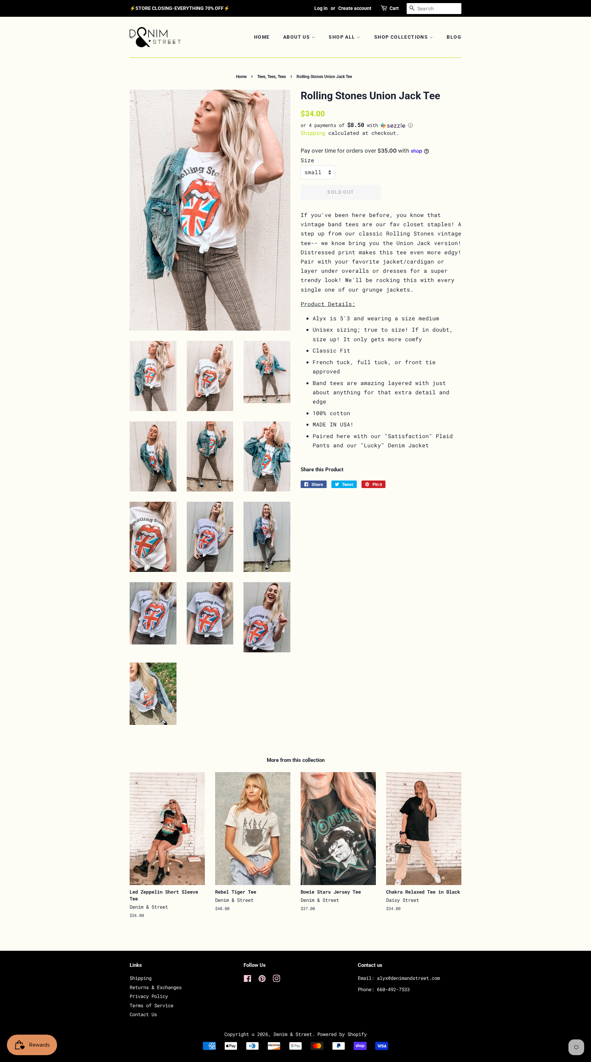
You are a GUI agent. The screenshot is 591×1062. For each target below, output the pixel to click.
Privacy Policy (149, 996)
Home (262, 37)
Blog (454, 37)
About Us (297, 37)
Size (307, 160)
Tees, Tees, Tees (271, 76)
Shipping (313, 132)
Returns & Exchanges (156, 987)
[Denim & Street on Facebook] (247, 980)
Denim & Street (293, 1034)
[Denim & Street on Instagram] (276, 980)
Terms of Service (151, 1005)
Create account (354, 8)
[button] (381, 125)
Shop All (343, 37)
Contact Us (143, 1014)
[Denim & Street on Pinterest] (262, 980)
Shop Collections (402, 37)
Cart (394, 8)
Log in (321, 8)
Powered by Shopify (342, 1034)
